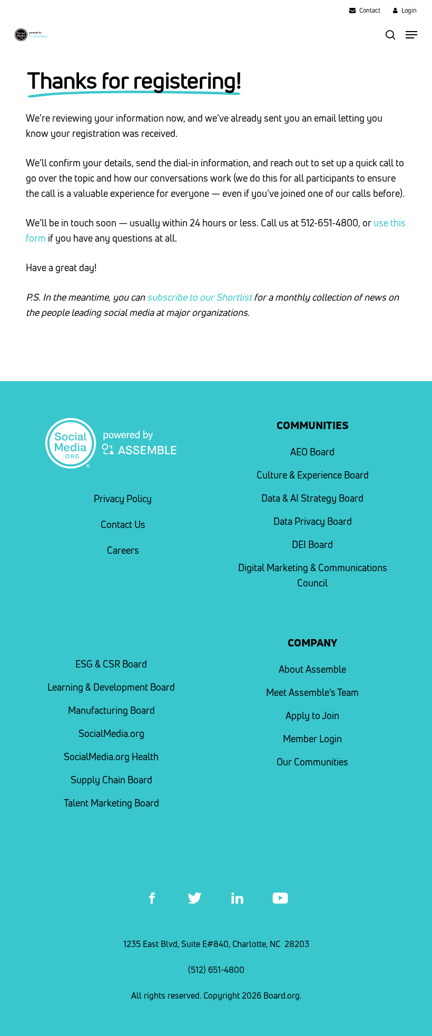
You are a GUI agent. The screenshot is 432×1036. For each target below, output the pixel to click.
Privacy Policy (123, 499)
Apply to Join (312, 716)
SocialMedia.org (111, 734)
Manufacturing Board (111, 710)
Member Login (312, 739)
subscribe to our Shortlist (199, 297)
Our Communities (312, 762)
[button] (411, 34)
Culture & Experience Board (313, 475)
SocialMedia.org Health (111, 757)
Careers (123, 550)
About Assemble (312, 669)
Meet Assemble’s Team (312, 692)
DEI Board (312, 545)
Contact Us (123, 525)
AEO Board (312, 452)
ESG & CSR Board (111, 664)
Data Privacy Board (312, 521)
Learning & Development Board (111, 687)
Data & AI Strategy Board (312, 498)
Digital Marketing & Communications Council (312, 575)
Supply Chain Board (111, 780)
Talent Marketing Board (111, 803)
